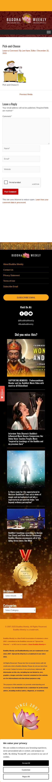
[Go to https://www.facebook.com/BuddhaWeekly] (21, 313)
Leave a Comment (10, 51)
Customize (26, 770)
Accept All (26, 763)
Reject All (26, 777)
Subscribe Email (10, 286)
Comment (7, 116)
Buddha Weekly (21, 666)
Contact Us (8, 270)
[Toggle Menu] (49, 32)
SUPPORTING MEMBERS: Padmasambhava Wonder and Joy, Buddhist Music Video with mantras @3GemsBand (26, 383)
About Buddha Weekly (13, 264)
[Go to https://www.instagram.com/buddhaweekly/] (26, 313)
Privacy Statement (11, 275)
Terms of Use (9, 281)
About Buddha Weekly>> (37, 644)
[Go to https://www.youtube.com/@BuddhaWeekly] (30, 313)
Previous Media (26, 94)
